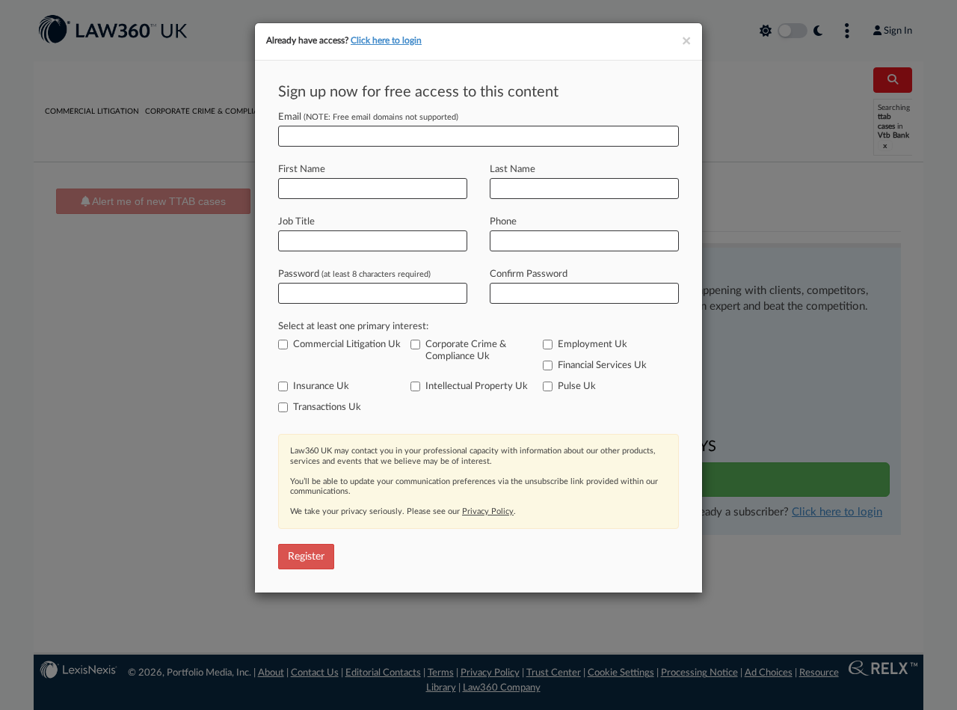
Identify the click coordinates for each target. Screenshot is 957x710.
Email (368, 117)
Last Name (512, 169)
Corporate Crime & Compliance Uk (465, 350)
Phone (503, 222)
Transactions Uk (327, 407)
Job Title (296, 222)
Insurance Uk (321, 386)
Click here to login (386, 40)
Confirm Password (528, 274)
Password (354, 274)
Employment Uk (592, 344)
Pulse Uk (577, 386)
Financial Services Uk (602, 365)
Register (306, 556)
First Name (301, 169)
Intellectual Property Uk (476, 386)
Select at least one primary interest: (353, 326)
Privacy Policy (488, 511)
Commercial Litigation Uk (347, 344)
